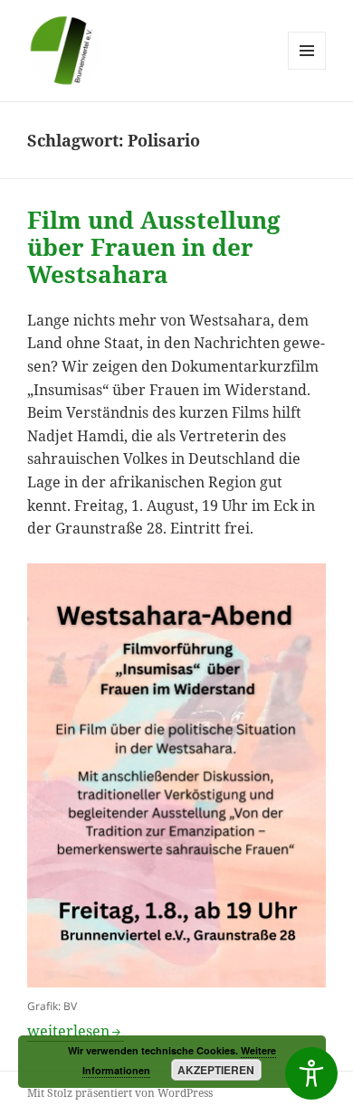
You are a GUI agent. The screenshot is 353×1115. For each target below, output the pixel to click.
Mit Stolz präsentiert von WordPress (120, 1093)
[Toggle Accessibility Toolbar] (311, 1073)
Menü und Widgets (307, 69)
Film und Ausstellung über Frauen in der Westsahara (154, 246)
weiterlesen (75, 1031)
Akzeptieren (215, 1070)
